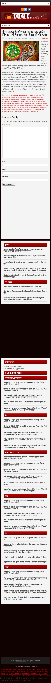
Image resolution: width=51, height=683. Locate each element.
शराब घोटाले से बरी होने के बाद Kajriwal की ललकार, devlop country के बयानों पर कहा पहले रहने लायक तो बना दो (23, 396)
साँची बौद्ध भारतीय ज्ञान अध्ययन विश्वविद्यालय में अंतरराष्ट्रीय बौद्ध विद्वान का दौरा (25, 292)
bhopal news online (7, 105)
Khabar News (5, 669)
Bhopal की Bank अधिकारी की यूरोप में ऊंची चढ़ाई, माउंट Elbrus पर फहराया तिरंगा (25, 545)
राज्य (37, 95)
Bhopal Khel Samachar (13, 674)
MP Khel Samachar (29, 669)
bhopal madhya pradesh (27, 99)
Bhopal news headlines (16, 103)
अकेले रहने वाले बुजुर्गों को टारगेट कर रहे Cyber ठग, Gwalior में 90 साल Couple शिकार (24, 256)
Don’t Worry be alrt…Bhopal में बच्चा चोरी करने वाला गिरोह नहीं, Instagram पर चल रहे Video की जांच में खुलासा (25, 409)
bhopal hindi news (21, 97)
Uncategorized (23, 95)
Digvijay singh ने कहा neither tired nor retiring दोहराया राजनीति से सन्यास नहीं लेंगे (24, 383)
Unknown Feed (14, 373)
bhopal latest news (14, 99)
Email (4, 169)
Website (5, 176)
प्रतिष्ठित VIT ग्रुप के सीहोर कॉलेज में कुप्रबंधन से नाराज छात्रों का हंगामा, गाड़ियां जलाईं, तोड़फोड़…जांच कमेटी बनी (24, 298)
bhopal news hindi (29, 103)
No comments (43, 38)
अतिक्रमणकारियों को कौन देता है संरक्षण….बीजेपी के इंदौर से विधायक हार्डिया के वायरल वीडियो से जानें (24, 457)
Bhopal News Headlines (29, 671)
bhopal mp (32, 101)
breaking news (29, 105)
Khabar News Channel (39, 674)
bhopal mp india (40, 101)
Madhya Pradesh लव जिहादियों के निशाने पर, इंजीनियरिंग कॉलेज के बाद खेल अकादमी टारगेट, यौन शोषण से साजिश (25, 551)
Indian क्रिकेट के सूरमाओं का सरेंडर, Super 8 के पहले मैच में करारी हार (25, 263)
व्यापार (40, 95)
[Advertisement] (25, 213)
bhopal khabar (31, 97)
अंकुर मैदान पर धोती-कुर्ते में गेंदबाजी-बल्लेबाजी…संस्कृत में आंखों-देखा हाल (25, 562)
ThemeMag (34, 666)
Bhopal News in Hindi (13, 671)
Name (4, 162)
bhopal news (14, 95)
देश (28, 95)
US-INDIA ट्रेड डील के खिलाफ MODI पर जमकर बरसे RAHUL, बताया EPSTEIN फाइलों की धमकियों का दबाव (24, 250)
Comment (6, 125)
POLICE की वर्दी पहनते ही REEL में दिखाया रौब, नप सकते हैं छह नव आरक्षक (24, 402)
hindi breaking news (39, 105)
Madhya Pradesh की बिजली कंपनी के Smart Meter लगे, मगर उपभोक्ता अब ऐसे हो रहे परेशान (24, 598)
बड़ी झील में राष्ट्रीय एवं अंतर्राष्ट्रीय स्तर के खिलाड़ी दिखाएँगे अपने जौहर (25, 557)
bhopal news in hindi (41, 103)
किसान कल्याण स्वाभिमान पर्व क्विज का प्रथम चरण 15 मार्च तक (22, 286)
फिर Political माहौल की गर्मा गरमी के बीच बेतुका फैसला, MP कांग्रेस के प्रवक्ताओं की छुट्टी (25, 276)
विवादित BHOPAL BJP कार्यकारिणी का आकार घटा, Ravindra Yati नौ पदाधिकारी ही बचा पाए (25, 389)
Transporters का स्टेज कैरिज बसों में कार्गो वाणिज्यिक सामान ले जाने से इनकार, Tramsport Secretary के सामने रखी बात (25, 579)
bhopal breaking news (8, 97)
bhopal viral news (19, 105)
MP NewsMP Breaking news (30, 111)
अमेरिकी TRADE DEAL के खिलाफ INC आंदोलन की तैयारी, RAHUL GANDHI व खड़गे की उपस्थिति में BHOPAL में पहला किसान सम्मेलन (25, 269)
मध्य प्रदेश (32, 95)
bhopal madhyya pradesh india (19, 101)
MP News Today (27, 674)
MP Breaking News (16, 669)
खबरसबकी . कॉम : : (21, 661)
